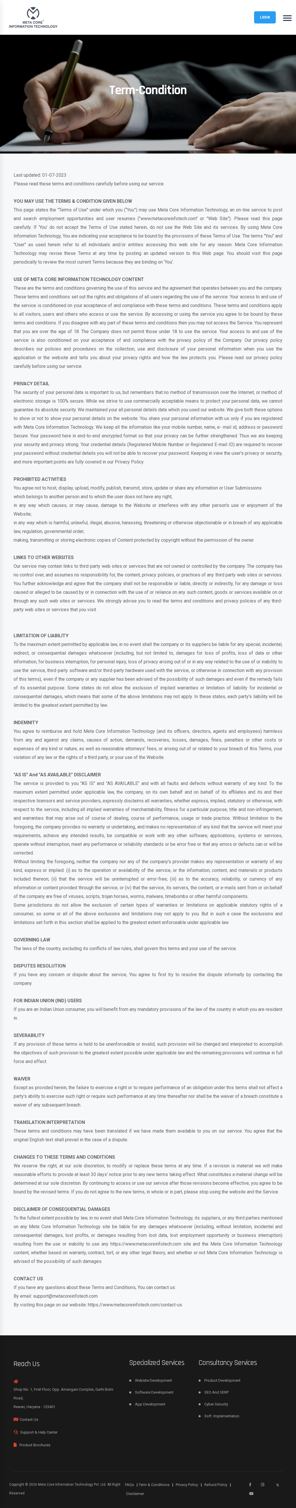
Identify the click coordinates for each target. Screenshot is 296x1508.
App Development (150, 1404)
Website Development (153, 1380)
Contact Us (29, 1419)
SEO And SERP (216, 1392)
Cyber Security (216, 1404)
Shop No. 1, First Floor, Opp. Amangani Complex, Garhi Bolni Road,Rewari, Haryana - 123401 (63, 1398)
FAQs (131, 1485)
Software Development (154, 1392)
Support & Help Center (39, 1432)
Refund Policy (217, 1485)
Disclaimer (135, 1493)
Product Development (222, 1380)
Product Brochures (34, 1445)
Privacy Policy (129, 462)
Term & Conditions (156, 1485)
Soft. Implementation (221, 1416)
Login (265, 17)
